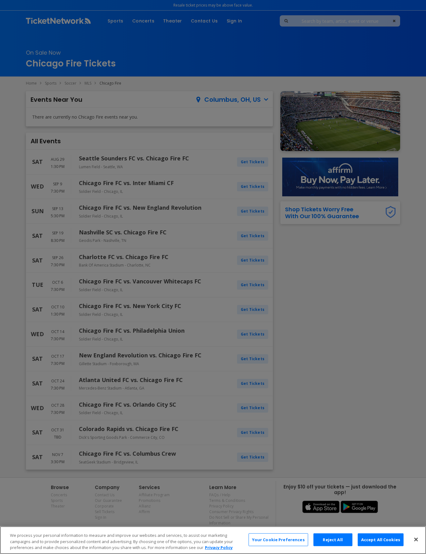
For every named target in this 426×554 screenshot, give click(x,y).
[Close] (416, 539)
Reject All (332, 539)
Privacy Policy (219, 547)
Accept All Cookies (380, 539)
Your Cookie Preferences (278, 539)
